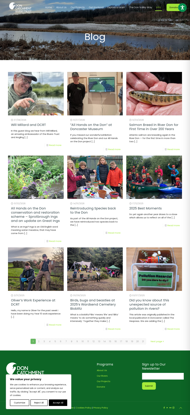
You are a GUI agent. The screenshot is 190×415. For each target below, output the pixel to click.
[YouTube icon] (167, 407)
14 (104, 341)
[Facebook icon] (164, 407)
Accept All (58, 402)
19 (132, 341)
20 (137, 341)
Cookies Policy (83, 407)
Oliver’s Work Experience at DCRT (33, 302)
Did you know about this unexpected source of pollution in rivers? (149, 304)
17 (121, 341)
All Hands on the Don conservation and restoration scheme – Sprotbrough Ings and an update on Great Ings (35, 214)
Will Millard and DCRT (28, 125)
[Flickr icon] (170, 407)
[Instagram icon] (173, 407)
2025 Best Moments (145, 208)
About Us (102, 370)
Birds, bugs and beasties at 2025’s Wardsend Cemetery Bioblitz (93, 304)
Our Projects (103, 381)
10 (83, 341)
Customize (19, 402)
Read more (55, 145)
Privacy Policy (100, 407)
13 (99, 341)
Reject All (39, 402)
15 (110, 341)
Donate (174, 7)
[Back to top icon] (181, 408)
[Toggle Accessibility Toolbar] (182, 7)
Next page (156, 341)
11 (88, 341)
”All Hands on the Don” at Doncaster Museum (91, 127)
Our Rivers (102, 375)
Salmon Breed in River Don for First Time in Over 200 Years (153, 127)
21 (143, 341)
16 (116, 341)
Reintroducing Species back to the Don (93, 210)
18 (127, 341)
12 (94, 341)
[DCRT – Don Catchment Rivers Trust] (20, 7)
